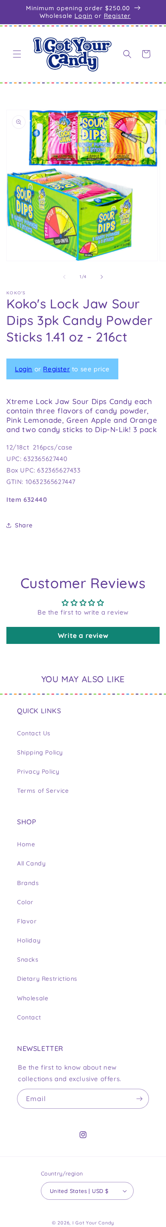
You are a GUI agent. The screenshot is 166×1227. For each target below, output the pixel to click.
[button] (17, 54)
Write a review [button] (83, 635)
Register (117, 16)
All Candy (31, 863)
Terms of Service (43, 790)
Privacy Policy (38, 771)
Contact (29, 1017)
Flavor (27, 921)
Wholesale (32, 998)
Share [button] (24, 525)
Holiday (28, 940)
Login (83, 16)
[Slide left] (64, 277)
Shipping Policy (40, 752)
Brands (28, 883)
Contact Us (34, 733)
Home (26, 844)
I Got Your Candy (93, 1223)
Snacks (28, 959)
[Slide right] (101, 277)
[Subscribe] (139, 1099)
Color (25, 902)
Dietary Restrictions (47, 978)
